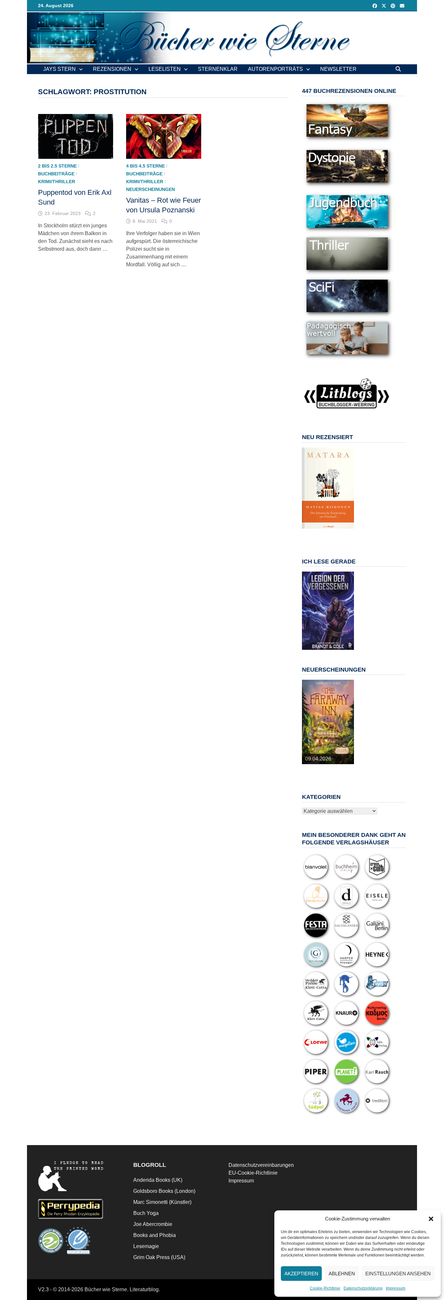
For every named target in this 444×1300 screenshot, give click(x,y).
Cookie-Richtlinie (325, 1288)
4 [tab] (331, 532)
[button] (431, 1219)
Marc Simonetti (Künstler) (162, 1202)
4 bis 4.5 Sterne (145, 166)
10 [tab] (339, 535)
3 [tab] (324, 532)
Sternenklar (218, 69)
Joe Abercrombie (152, 1224)
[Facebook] (375, 5)
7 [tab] (317, 535)
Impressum (395, 1288)
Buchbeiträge (56, 173)
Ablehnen (342, 1273)
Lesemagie (146, 1246)
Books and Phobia (154, 1235)
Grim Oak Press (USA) (159, 1257)
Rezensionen (112, 69)
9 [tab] (331, 535)
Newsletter (338, 69)
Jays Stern (59, 69)
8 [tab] (324, 535)
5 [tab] (339, 532)
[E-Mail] (402, 5)
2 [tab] (317, 532)
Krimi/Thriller (56, 181)
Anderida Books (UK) (157, 1180)
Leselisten (165, 69)
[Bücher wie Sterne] (222, 37)
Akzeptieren (301, 1273)
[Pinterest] (393, 5)
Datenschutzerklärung (363, 1288)
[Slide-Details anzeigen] (328, 488)
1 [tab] (309, 532)
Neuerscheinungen (150, 189)
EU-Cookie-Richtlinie (253, 1173)
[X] (384, 5)
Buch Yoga (146, 1213)
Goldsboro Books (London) (164, 1191)
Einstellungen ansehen (398, 1273)
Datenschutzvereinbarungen (261, 1165)
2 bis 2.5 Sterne (57, 166)
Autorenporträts (275, 69)
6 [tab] (346, 532)
